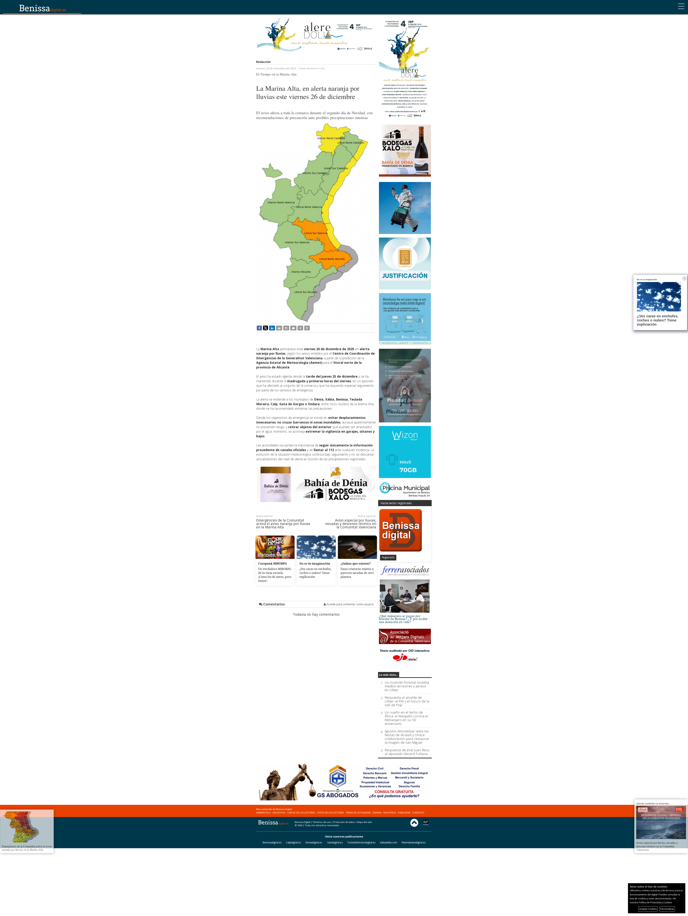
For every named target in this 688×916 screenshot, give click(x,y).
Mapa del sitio (364, 822)
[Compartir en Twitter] (265, 327)
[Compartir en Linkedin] (272, 328)
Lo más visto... (388, 674)
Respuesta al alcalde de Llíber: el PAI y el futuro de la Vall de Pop (407, 701)
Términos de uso (322, 822)
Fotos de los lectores (330, 812)
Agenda (377, 812)
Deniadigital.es (313, 842)
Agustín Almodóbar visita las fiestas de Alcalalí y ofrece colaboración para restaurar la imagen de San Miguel (407, 736)
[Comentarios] (293, 328)
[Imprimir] (279, 328)
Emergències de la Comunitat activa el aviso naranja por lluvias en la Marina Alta (283, 524)
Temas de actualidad (358, 812)
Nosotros (389, 812)
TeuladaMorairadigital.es (361, 842)
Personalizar (667, 908)
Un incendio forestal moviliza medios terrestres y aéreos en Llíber (407, 686)
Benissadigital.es (272, 842)
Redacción (263, 61)
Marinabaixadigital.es (414, 842)
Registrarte (388, 557)
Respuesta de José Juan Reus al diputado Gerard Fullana (407, 752)
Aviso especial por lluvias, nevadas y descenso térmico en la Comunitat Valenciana (350, 524)
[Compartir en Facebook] (259, 328)
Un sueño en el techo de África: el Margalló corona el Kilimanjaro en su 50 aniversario (406, 718)
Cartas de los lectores (301, 812)
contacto (418, 812)
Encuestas (279, 812)
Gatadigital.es (335, 842)
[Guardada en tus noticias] (286, 328)
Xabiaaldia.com (388, 842)
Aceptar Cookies (648, 908)
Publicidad (404, 812)
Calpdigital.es (293, 842)
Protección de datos (344, 822)
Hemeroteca (263, 812)
